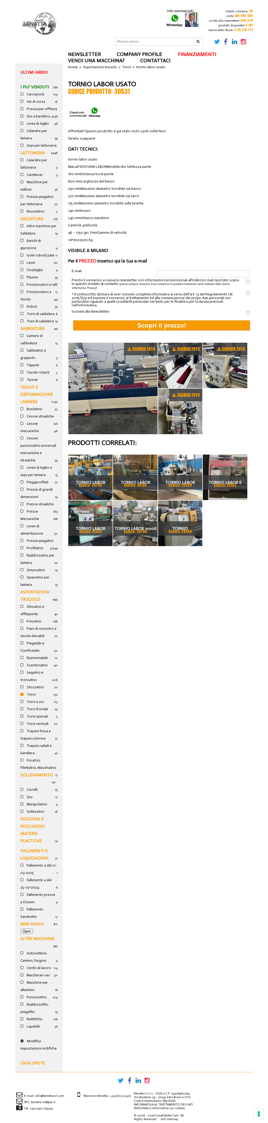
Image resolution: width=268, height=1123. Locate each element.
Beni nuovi (32, 923)
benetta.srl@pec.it (43, 1102)
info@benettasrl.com (49, 1096)
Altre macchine (37, 938)
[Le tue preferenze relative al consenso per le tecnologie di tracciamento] (259, 1114)
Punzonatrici (36, 997)
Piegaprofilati (37, 482)
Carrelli (32, 789)
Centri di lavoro (38, 968)
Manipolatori (36, 804)
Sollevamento (36, 774)
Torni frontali (37, 709)
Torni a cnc (35, 702)
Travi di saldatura (40, 321)
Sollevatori (35, 811)
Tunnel (32, 379)
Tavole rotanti (37, 372)
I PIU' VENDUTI (34, 86)
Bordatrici (34, 409)
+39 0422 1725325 (41, 1108)
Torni (31, 694)
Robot (31, 306)
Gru (29, 797)
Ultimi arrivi (34, 72)
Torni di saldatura (40, 314)
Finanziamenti (197, 54)
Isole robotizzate (40, 255)
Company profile (139, 54)
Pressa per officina (41, 109)
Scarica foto (143, 349)
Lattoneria (32, 152)
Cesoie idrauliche (40, 416)
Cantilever (34, 175)
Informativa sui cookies (168, 1108)
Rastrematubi (37, 658)
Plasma (32, 277)
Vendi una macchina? (96, 60)
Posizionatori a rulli (41, 284)
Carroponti (35, 94)
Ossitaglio (34, 270)
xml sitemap (169, 1119)
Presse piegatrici (39, 540)
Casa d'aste (32, 1063)
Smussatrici (35, 570)
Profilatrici (34, 548)
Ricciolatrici (35, 211)
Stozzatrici (35, 687)
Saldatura (31, 218)
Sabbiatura (32, 328)
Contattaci (155, 60)
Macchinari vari (38, 975)
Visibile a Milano (88, 250)
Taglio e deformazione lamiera (36, 394)
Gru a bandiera (38, 116)
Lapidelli (33, 1026)
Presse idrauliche (40, 504)
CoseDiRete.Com (167, 1115)
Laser (31, 262)
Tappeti (32, 365)
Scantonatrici (37, 665)
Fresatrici (33, 621)
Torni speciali (37, 716)
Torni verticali (37, 723)
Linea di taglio (37, 123)
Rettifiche (34, 1019)
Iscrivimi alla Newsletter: (91, 311)
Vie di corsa (35, 101)
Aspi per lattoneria (41, 145)
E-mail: (77, 271)
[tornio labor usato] (113, 388)
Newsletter (84, 54)
